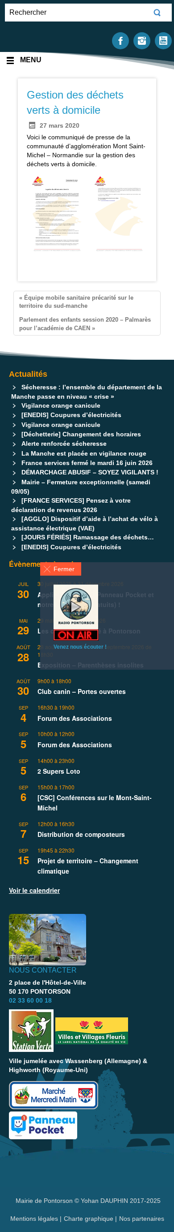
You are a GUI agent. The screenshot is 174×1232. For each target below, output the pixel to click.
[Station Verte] (31, 1030)
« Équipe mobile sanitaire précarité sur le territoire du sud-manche (76, 302)
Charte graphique (88, 1218)
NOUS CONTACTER (43, 970)
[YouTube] (163, 40)
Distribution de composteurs (81, 834)
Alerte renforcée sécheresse (64, 443)
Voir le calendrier (34, 890)
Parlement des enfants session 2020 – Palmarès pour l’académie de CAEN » (85, 324)
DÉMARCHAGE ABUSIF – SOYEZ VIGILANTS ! (89, 472)
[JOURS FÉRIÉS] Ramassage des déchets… (87, 537)
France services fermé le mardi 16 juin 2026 (87, 462)
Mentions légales (35, 1218)
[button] (60, 569)
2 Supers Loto (58, 771)
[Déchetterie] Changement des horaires (81, 434)
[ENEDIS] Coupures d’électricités (71, 414)
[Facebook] (120, 40)
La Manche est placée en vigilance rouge (83, 453)
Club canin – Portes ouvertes (81, 691)
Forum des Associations (74, 718)
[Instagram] (141, 40)
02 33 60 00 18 (30, 1000)
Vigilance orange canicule (60, 405)
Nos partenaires (141, 1218)
